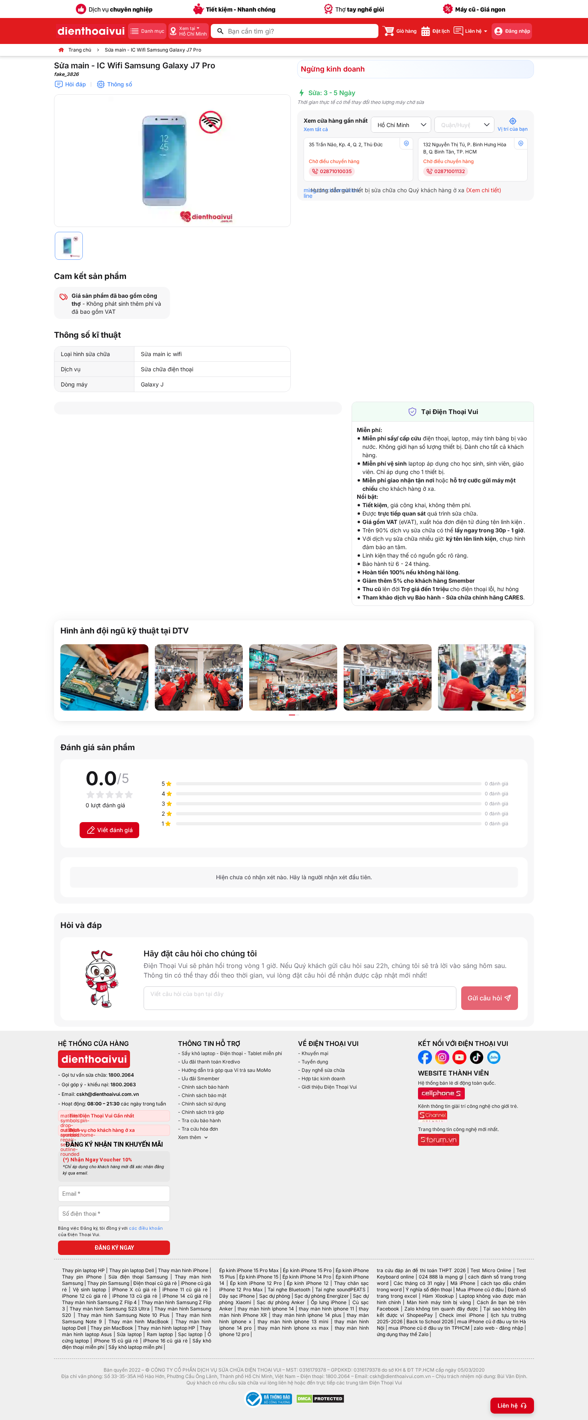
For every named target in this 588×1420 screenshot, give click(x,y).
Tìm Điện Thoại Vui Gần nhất (101, 1116)
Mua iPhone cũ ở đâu (479, 1290)
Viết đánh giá (115, 830)
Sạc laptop (190, 1334)
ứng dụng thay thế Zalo (402, 1334)
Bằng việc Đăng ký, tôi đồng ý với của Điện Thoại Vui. (110, 1232)
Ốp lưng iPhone (328, 1302)
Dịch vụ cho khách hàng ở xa (102, 1130)
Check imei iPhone (461, 1315)
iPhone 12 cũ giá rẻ (84, 1296)
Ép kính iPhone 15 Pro (307, 1270)
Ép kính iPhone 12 (307, 1283)
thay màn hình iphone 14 (266, 1309)
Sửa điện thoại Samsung (138, 1277)
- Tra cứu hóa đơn (198, 1129)
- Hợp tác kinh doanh (321, 1078)
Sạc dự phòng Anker (281, 1302)
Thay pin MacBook (111, 1328)
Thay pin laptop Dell (131, 1270)
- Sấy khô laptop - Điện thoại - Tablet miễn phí (230, 1053)
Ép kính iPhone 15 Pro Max (249, 1270)
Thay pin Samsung (108, 1283)
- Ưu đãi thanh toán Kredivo (209, 1062)
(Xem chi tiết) (483, 190)
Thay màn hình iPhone (183, 1270)
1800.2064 (121, 1075)
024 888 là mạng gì (441, 1277)
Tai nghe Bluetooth (289, 1290)
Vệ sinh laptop (89, 1290)
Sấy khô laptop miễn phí (135, 1347)
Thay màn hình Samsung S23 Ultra (110, 1309)
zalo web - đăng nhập (498, 1328)
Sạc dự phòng (274, 1296)
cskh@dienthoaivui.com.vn (107, 1094)
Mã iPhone (462, 1283)
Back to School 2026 (429, 1321)
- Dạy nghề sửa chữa (321, 1070)
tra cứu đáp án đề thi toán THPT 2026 (421, 1270)
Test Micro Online (490, 1270)
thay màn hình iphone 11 (326, 1309)
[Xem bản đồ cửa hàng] (406, 143)
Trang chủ (79, 50)
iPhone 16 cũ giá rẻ (165, 1341)
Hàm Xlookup (438, 1296)
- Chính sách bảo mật (202, 1095)
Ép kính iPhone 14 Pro (306, 1277)
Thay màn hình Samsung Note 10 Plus (124, 1315)
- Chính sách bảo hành (203, 1087)
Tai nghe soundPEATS (340, 1290)
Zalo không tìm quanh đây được (441, 1309)
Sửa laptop (129, 1334)
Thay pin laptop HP (83, 1270)
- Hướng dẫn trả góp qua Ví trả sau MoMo (224, 1070)
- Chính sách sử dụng (202, 1104)
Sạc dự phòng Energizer (321, 1296)
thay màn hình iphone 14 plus (306, 1315)
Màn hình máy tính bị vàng (439, 1302)
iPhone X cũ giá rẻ (134, 1290)
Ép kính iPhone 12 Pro (256, 1283)
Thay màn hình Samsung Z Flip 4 (99, 1302)
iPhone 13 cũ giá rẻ (134, 1296)
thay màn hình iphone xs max (293, 1328)
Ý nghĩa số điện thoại (429, 1290)
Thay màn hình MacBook (138, 1321)
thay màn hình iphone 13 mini (293, 1321)
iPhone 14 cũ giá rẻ (185, 1296)
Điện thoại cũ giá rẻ (155, 1283)
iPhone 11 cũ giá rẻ (185, 1290)
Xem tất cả (316, 129)
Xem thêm (189, 1137)
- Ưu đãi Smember (199, 1078)
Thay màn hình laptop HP (166, 1328)
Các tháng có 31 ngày (419, 1283)
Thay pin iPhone (82, 1277)
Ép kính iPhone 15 (258, 1277)
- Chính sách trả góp (201, 1112)
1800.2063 (123, 1084)
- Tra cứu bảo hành (199, 1120)
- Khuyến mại (313, 1053)
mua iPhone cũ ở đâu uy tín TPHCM (428, 1328)
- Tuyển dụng (313, 1062)
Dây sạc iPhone (237, 1296)
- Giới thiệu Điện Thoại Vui (327, 1087)
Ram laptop (160, 1334)
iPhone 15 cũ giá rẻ (116, 1341)
